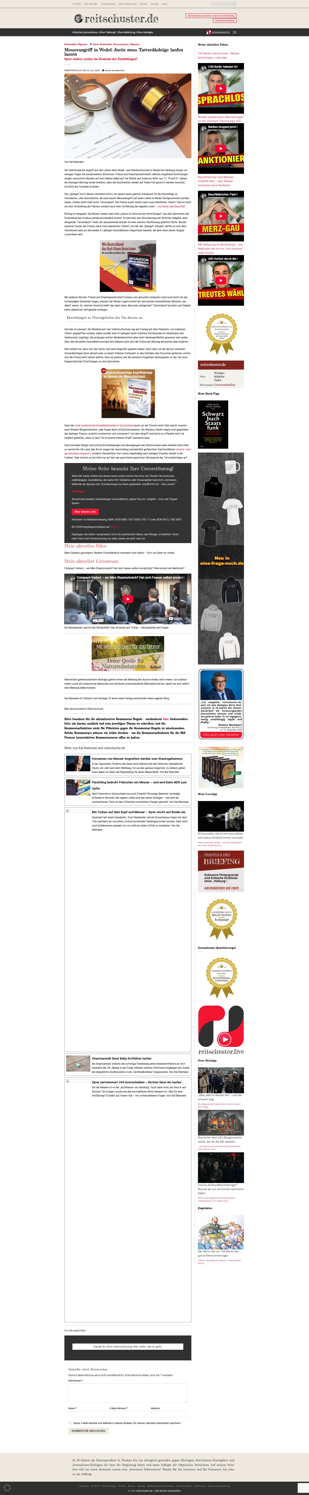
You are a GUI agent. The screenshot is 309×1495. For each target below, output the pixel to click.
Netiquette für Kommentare (160, 1486)
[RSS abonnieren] (229, 4)
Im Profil (76, 3)
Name (72, 1408)
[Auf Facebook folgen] (213, 4)
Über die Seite (90, 3)
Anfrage (114, 526)
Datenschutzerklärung (219, 1486)
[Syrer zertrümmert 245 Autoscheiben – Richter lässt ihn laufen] (128, 1200)
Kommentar (75, 1380)
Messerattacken (121, 44)
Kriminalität (70, 44)
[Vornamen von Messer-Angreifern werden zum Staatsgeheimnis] (128, 765)
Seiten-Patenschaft (128, 3)
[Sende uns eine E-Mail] (223, 4)
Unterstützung (108, 3)
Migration (82, 44)
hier (166, 719)
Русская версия (184, 1486)
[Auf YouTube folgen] (234, 4)
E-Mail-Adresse (119, 1408)
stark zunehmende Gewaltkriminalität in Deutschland (104, 425)
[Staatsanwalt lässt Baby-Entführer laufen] (128, 1065)
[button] (235, 32)
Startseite (84, 1486)
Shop (164, 3)
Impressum (200, 1486)
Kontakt (154, 3)
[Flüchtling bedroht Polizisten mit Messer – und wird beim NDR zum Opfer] (128, 792)
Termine (122, 1486)
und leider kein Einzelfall (171, 206)
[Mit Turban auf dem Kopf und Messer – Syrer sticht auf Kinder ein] (128, 929)
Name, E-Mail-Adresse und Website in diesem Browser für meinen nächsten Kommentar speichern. (127, 1423)
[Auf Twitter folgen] (218, 4)
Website (155, 1408)
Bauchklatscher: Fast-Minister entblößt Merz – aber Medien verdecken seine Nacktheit (216, 181)
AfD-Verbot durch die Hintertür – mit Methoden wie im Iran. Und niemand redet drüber (220, 249)
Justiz (95, 44)
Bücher (143, 3)
